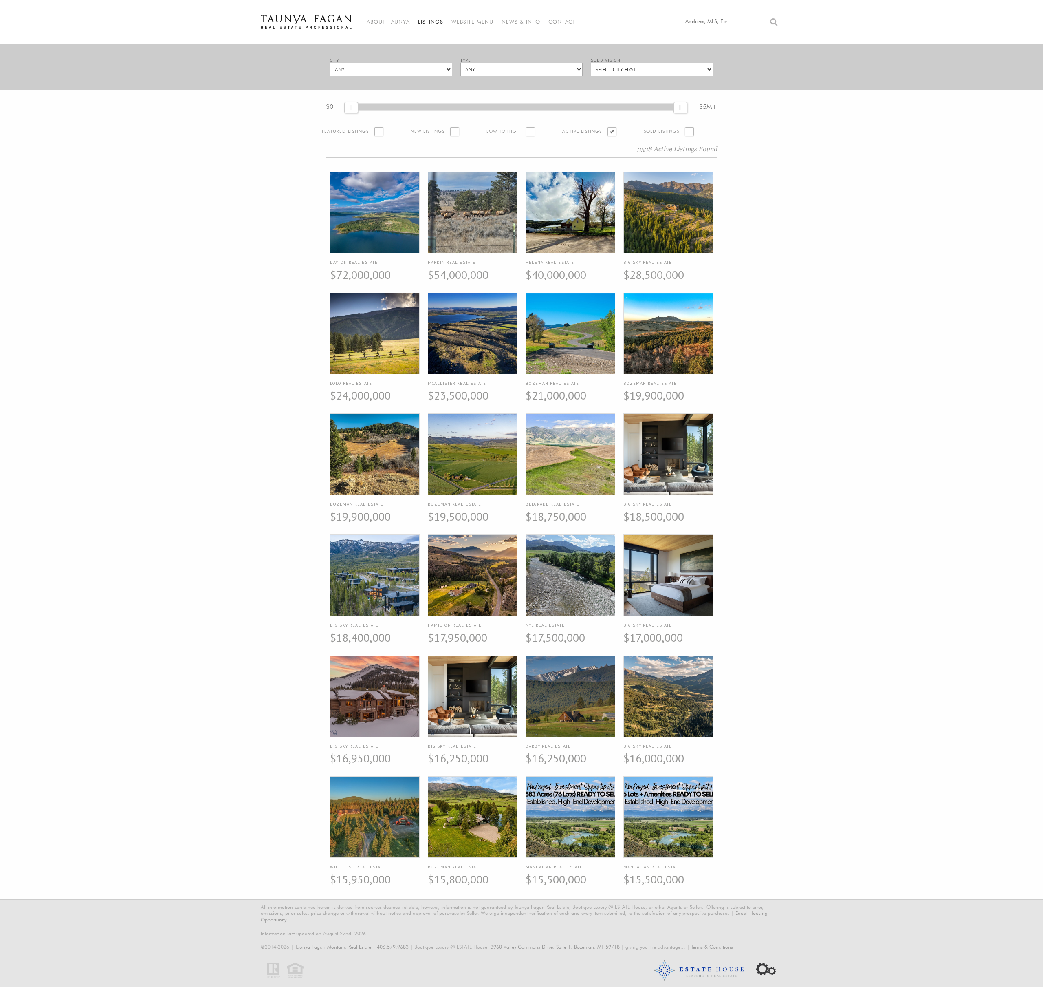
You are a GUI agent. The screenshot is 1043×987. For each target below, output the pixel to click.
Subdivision (606, 60)
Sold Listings (661, 131)
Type (465, 60)
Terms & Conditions (712, 947)
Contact (562, 21)
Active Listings (582, 131)
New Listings (427, 131)
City (334, 60)
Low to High (503, 131)
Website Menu (472, 21)
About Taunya (388, 21)
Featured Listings (345, 131)
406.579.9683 (393, 947)
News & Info (521, 21)
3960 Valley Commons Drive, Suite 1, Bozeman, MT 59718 (555, 947)
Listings (430, 21)
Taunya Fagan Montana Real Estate (333, 947)
